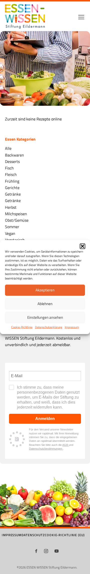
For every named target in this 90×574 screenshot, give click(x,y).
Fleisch (11, 174)
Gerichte (12, 187)
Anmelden (45, 419)
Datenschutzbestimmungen (46, 448)
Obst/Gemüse (16, 220)
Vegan (10, 233)
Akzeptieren (45, 290)
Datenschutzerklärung (48, 327)
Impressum (72, 327)
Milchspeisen (16, 213)
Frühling (12, 181)
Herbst (10, 207)
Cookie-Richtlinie (21, 327)
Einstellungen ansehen (45, 317)
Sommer (12, 226)
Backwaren (14, 155)
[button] (82, 246)
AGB (65, 444)
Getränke (13, 194)
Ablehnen (45, 304)
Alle (8, 148)
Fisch (9, 168)
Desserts (12, 161)
